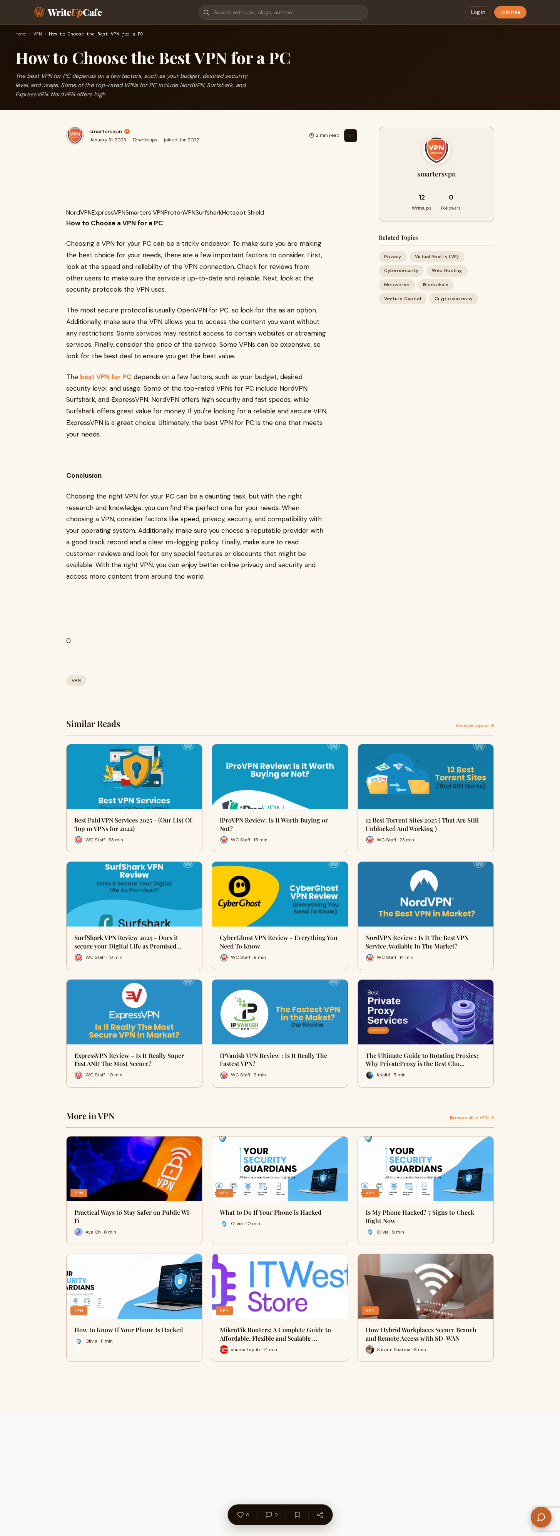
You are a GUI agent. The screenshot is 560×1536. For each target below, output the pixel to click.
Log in (478, 12)
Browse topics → (475, 725)
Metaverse (397, 284)
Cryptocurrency (454, 298)
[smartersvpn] (75, 135)
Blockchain (435, 284)
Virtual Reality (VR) (437, 256)
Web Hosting (447, 270)
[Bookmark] (297, 1514)
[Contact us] (541, 1517)
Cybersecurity (401, 270)
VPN (37, 34)
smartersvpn (105, 131)
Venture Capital (402, 298)
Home (20, 34)
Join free (510, 12)
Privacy (392, 256)
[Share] (319, 1514)
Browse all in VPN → (472, 1118)
